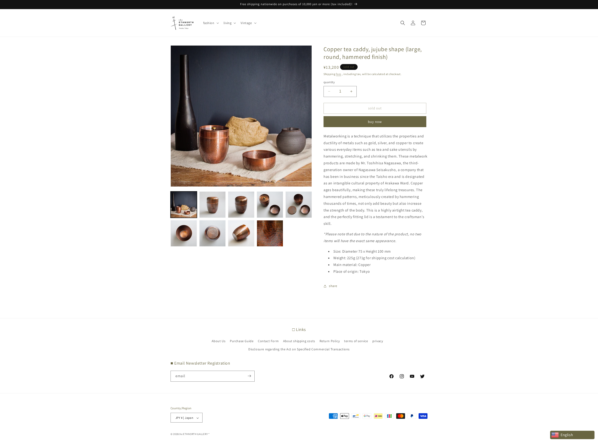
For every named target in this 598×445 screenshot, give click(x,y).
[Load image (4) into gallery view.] (270, 204)
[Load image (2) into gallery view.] (212, 204)
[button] (210, 23)
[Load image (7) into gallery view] (212, 233)
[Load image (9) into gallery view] (270, 233)
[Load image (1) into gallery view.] (184, 204)
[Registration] (249, 375)
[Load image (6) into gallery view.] (184, 233)
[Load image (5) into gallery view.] (298, 204)
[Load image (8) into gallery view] (241, 233)
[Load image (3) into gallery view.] (241, 204)
